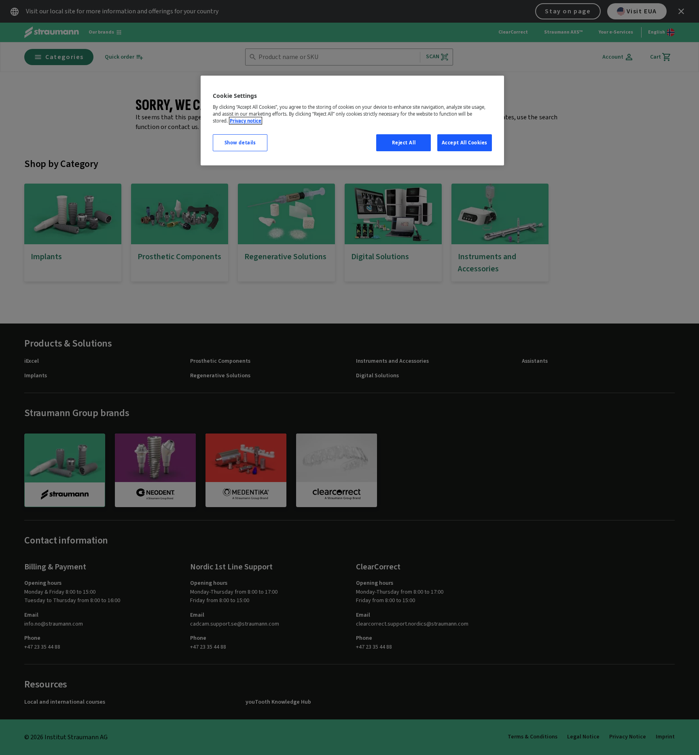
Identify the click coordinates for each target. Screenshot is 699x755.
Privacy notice (245, 121)
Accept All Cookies (464, 143)
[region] (352, 121)
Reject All (404, 143)
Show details (240, 143)
